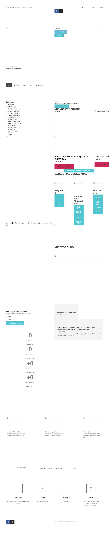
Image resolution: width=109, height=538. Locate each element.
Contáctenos (39, 85)
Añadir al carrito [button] (64, 167)
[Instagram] (61, 11)
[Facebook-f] (56, 11)
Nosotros (16, 85)
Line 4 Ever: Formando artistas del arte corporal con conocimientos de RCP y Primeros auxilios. (76, 328)
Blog (31, 85)
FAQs (50, 468)
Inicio (9, 85)
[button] (56, 104)
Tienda (24, 85)
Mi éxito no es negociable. (66, 312)
